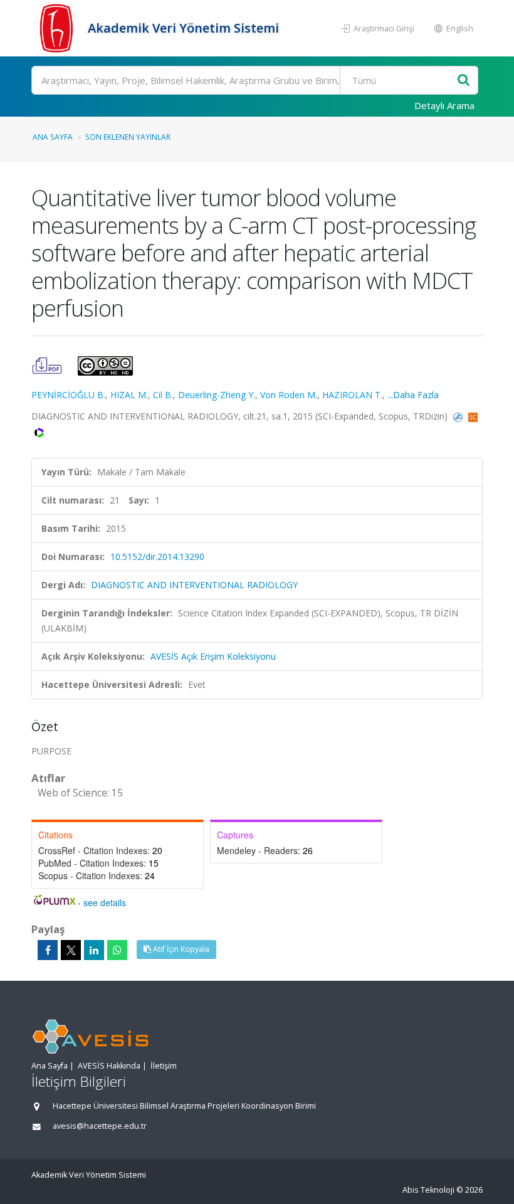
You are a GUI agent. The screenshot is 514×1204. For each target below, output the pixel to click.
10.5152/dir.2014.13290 (157, 556)
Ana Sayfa (53, 137)
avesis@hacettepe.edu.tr (100, 1126)
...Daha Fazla (413, 395)
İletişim (163, 1065)
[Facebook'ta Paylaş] (48, 950)
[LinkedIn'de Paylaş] (94, 950)
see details (104, 902)
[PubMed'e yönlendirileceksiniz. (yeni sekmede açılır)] (459, 416)
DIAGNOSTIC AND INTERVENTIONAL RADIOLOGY (194, 585)
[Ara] (463, 80)
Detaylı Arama (444, 105)
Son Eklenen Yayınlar (127, 137)
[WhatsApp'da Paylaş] (117, 950)
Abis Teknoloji (428, 1190)
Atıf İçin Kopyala (180, 949)
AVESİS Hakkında (109, 1065)
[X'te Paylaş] (71, 950)
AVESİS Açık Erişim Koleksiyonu (213, 656)
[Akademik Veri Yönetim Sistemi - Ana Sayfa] (58, 28)
